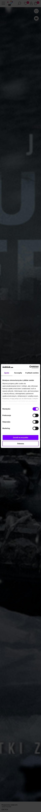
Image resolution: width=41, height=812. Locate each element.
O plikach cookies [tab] (32, 373)
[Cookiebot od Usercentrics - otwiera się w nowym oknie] (29, 367)
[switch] (36, 415)
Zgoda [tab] (6, 373)
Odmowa (20, 443)
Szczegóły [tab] (18, 373)
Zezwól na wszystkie (20, 437)
